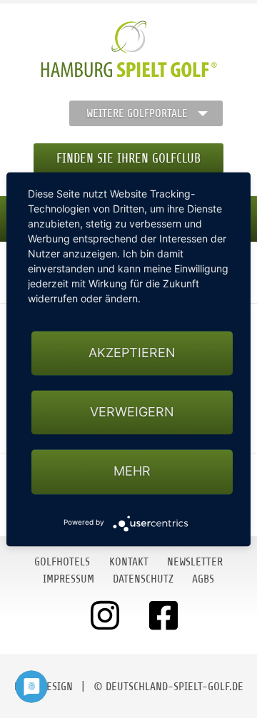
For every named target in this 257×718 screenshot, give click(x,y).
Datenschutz (143, 579)
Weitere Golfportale (137, 113)
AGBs (203, 579)
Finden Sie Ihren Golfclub (128, 158)
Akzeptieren (132, 352)
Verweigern (132, 412)
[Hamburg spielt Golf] (129, 49)
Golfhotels (62, 561)
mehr (132, 471)
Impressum (68, 579)
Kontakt (128, 561)
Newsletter (195, 561)
